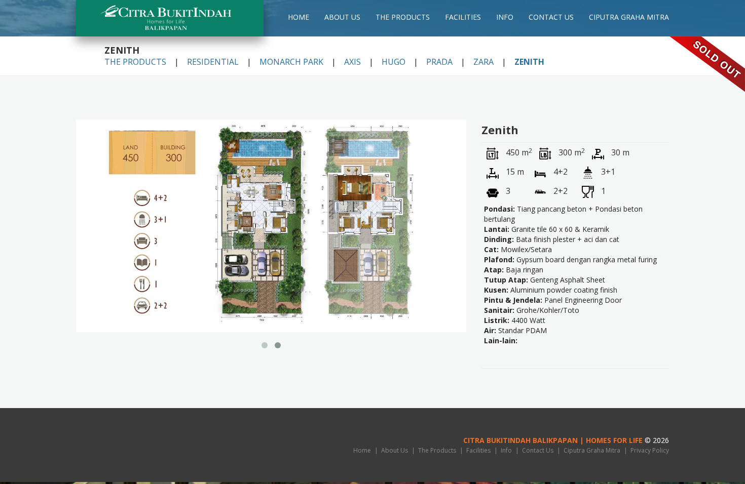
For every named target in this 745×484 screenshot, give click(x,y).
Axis (352, 61)
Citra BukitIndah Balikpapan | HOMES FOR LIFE (553, 440)
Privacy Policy (649, 450)
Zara (483, 61)
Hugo (393, 61)
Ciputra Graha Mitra (629, 17)
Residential (213, 61)
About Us (342, 17)
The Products (403, 17)
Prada (439, 61)
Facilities (463, 17)
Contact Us (551, 17)
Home (298, 17)
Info (504, 17)
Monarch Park (291, 61)
